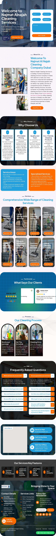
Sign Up (50, 510)
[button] (42, 2)
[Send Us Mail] (32, 430)
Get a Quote (41, 35)
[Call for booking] (4, 521)
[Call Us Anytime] (32, 438)
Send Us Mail (40, 429)
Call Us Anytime (41, 437)
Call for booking (9, 520)
